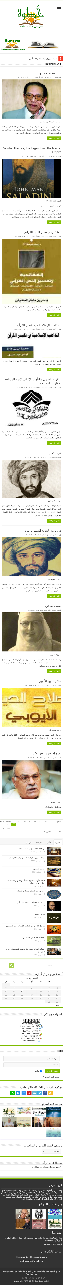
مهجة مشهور (56, 610)
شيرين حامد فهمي (54, 156)
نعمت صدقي (53, 605)
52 (19, 821)
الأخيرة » (47, 832)
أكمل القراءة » (54, 138)
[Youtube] (29, 1093)
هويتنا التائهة (40, 914)
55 (8, 828)
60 (60, 832)
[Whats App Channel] (12, 1093)
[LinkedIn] (34, 1093)
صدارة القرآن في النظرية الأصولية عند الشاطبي (25, 926)
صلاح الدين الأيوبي (50, 681)
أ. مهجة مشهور (56, 655)
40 (40, 821)
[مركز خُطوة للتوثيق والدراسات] (31, 16)
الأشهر (48, 842)
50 (35, 821)
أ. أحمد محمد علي (55, 730)
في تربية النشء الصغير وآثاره (43, 530)
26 (31, 998)
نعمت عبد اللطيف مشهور (52, 77)
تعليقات (39, 842)
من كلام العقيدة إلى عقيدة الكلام (32, 848)
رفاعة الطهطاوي (55, 457)
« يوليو (58, 1005)
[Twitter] (39, 1093)
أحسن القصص (39, 869)
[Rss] (50, 1093)
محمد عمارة (56, 757)
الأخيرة (57, 842)
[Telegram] (18, 1093)
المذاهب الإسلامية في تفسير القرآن (39, 325)
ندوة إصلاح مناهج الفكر (47, 753)
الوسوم (28, 842)
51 (25, 821)
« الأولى (58, 821)
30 (45, 821)
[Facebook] (45, 1093)
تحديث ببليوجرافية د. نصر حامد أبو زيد (42, 58)
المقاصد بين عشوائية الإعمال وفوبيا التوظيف (27, 858)
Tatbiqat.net (31, 1274)
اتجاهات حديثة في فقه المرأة (33, 937)
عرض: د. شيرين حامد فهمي (51, 206)
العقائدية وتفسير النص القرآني (42, 232)
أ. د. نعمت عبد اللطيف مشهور (50, 122)
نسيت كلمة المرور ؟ (51, 1077)
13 (22, 991)
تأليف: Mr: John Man (53, 201)
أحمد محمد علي (55, 685)
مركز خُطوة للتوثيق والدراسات (50, 236)
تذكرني (37, 1071)
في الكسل (54, 453)
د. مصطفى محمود (50, 73)
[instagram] (24, 1093)
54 (8, 825)
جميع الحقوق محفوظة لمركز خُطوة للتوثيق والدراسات (38, 1271)
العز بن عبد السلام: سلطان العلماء (31, 891)
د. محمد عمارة (56, 802)
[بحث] (11, 965)
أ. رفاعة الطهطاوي (54, 501)
